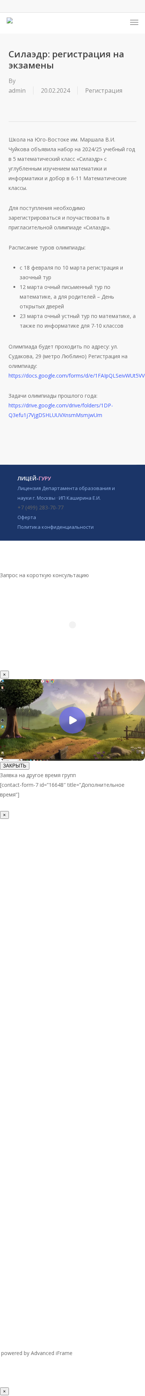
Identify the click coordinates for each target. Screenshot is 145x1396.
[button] (134, 22)
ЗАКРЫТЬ (14, 766)
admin (17, 90)
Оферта (26, 517)
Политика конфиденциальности (55, 527)
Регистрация (103, 90)
